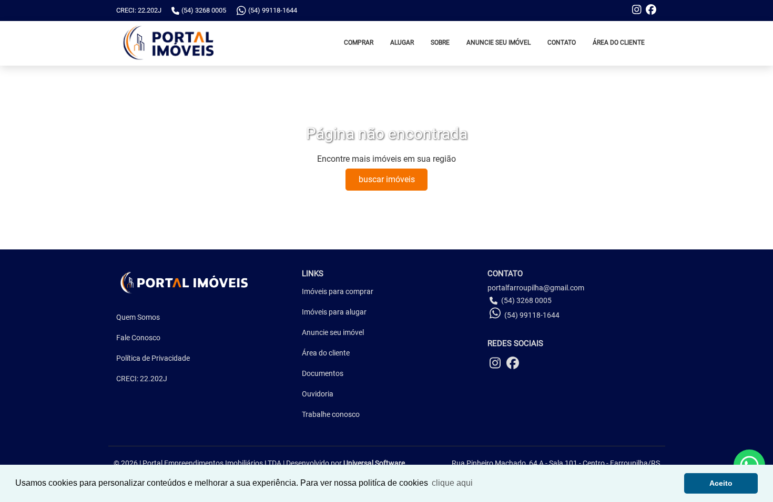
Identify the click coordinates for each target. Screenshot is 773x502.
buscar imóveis (387, 179)
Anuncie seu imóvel (333, 332)
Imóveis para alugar (334, 312)
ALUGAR (402, 42)
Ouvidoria (317, 394)
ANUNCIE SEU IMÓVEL (498, 42)
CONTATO (561, 42)
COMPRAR (358, 42)
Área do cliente (326, 353)
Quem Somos (138, 317)
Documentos (322, 373)
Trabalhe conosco (331, 414)
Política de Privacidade (153, 358)
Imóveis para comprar (337, 291)
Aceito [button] (721, 483)
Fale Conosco (138, 337)
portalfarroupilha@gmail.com (535, 288)
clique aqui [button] (452, 482)
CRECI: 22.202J (141, 378)
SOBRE (440, 42)
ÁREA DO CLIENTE (619, 42)
